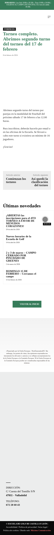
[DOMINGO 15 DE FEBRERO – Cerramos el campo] (45, 275)
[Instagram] (13, 513)
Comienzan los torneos (16, 180)
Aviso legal (42, 527)
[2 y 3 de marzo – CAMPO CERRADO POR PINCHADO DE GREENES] (45, 257)
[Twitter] (22, 60)
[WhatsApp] (36, 60)
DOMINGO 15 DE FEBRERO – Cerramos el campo (21, 274)
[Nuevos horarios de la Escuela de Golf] (45, 240)
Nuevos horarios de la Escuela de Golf (18, 238)
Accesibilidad (11, 527)
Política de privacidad (28, 527)
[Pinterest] (29, 60)
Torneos (9, 29)
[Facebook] (15, 60)
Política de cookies (11, 530)
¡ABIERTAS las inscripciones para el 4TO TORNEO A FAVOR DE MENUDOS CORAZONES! (21, 220)
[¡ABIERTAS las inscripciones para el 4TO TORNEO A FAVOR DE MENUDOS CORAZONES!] (45, 219)
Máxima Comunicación (41, 530)
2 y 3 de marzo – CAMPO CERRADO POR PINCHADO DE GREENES (21, 256)
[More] (43, 60)
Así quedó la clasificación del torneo (39, 182)
